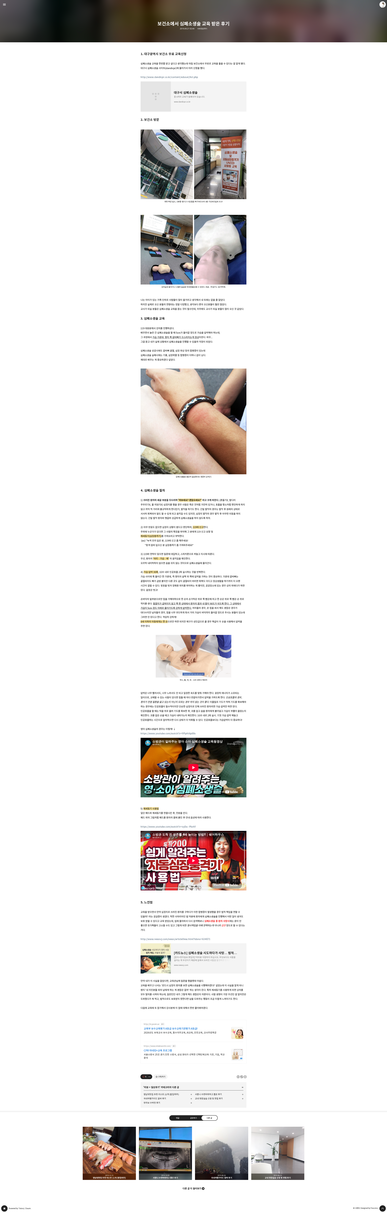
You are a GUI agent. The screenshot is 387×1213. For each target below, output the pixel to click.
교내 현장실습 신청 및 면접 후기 (209, 1098)
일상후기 (155, 1087)
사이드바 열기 (4, 4)
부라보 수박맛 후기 (152, 1102)
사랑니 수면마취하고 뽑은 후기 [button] (165, 1153)
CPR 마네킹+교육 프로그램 (158, 1050)
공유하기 (193, 1118)
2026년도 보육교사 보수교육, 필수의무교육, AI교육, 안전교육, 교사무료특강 (180, 1032)
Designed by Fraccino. (369, 1208)
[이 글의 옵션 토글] (149, 1076)
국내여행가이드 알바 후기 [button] (221, 1153)
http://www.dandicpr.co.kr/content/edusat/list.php (169, 77)
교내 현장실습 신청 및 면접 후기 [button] (277, 1153)
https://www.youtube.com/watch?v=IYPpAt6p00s (168, 733)
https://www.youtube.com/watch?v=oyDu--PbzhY (168, 826)
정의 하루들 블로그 (4, 1208)
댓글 (177, 1118)
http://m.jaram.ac (151, 1024)
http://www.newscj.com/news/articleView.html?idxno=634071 (175, 939)
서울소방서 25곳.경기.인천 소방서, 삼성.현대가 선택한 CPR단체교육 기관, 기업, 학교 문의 (184, 1056)
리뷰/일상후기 (202, 29)
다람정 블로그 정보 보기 (382, 4)
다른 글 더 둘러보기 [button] (192, 1188)
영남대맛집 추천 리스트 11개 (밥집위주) (161, 1094)
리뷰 (146, 1087)
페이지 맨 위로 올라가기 (382, 1208)
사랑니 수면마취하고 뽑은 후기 (208, 1094)
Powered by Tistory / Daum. (20, 1208)
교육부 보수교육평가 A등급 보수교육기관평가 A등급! (171, 1028)
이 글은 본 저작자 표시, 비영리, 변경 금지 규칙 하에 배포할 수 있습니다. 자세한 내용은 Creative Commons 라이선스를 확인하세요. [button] (241, 1076)
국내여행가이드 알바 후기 (155, 1098)
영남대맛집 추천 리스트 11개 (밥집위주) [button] (109, 1153)
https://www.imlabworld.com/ (157, 1046)
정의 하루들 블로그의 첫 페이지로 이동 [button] (193, 4)
